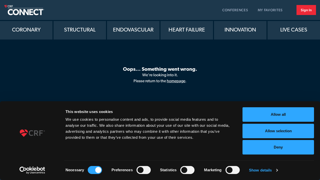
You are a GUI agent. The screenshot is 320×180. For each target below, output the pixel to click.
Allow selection (278, 131)
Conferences (235, 10)
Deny (278, 147)
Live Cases (293, 30)
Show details (260, 170)
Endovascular (133, 30)
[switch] (143, 170)
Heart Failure (186, 30)
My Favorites (270, 10)
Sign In (306, 10)
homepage (176, 81)
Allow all (278, 114)
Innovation (240, 30)
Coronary (26, 30)
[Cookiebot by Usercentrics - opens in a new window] (32, 170)
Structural (80, 30)
